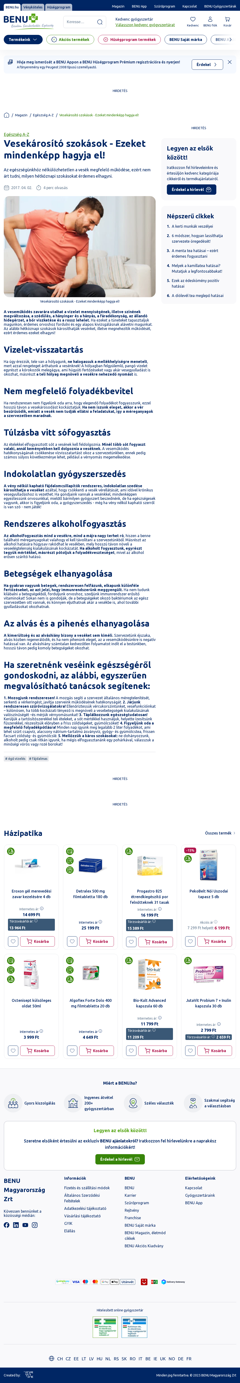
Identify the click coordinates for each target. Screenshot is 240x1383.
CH (60, 1358)
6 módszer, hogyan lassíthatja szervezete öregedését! (197, 238)
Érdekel (204, 64)
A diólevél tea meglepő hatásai (198, 295)
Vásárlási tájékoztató (82, 1216)
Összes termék (218, 833)
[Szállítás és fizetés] (62, 1282)
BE (148, 1358)
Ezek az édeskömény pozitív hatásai (195, 283)
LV (91, 1358)
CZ (68, 1358)
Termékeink (19, 39)
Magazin (118, 6)
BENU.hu (12, 7)
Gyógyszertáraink (200, 1195)
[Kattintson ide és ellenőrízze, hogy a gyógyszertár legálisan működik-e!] (105, 1328)
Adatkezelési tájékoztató (85, 1208)
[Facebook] (6, 1226)
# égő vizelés (15, 759)
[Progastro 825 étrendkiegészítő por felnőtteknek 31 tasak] (149, 865)
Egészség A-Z (43, 115)
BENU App (139, 6)
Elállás (69, 1231)
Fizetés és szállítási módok (87, 1188)
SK (124, 1358)
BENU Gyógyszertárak (220, 6)
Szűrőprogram (164, 6)
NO (172, 1358)
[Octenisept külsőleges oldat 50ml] (31, 974)
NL (108, 1358)
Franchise (133, 1218)
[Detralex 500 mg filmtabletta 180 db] (90, 865)
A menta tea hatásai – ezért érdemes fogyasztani (195, 253)
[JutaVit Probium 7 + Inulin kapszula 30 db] (208, 974)
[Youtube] (25, 1226)
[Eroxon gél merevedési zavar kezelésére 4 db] (31, 865)
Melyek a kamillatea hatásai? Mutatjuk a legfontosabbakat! (197, 268)
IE (155, 1358)
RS (116, 1358)
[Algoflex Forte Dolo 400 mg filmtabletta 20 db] (90, 974)
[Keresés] (100, 22)
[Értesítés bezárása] (229, 62)
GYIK (68, 1223)
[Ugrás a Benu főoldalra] (29, 22)
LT (84, 1358)
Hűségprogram (58, 7)
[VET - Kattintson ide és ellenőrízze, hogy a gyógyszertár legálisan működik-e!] (134, 1328)
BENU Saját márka (140, 1225)
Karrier (130, 1195)
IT (140, 1358)
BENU (129, 1188)
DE (181, 1358)
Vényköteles (32, 7)
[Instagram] (35, 1226)
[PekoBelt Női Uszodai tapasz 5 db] (208, 865)
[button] (13, 941)
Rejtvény (132, 1210)
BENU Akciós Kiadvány (144, 1246)
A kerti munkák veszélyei (192, 226)
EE (76, 1358)
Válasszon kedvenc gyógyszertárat (145, 25)
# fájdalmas (38, 759)
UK (163, 1358)
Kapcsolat (190, 6)
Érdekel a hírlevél (188, 189)
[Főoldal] (6, 115)
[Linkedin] (16, 1226)
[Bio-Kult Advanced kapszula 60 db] (149, 974)
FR (188, 1358)
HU (99, 1358)
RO (133, 1358)
